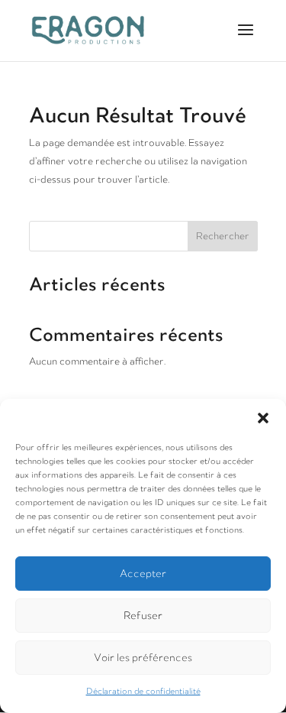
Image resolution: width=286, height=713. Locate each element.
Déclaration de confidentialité (143, 691)
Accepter (143, 573)
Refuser (143, 615)
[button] (263, 418)
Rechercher (222, 236)
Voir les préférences (143, 657)
